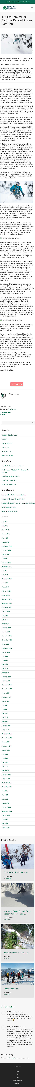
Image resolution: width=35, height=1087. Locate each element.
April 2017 (5, 717)
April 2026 (5, 526)
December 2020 (7, 579)
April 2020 (5, 583)
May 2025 (5, 538)
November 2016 (7, 738)
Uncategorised (6, 451)
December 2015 (7, 783)
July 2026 (5, 522)
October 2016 (6, 742)
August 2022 (6, 554)
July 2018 (5, 656)
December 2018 (7, 636)
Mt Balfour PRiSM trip (9, 484)
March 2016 (5, 770)
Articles (4, 439)
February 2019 (6, 628)
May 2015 (5, 795)
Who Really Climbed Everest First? (12, 466)
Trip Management (7, 443)
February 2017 (6, 726)
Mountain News (21, 495)
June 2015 (5, 791)
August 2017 (6, 701)
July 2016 (5, 754)
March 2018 (5, 673)
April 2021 (5, 575)
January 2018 (6, 681)
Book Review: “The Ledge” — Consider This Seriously (15, 471)
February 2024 (6, 550)
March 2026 (5, 530)
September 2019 (7, 607)
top (3, 507)
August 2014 (6, 815)
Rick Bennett (7, 919)
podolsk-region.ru (7, 499)
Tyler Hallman (8, 878)
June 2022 (5, 558)
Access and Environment (9, 435)
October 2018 (6, 644)
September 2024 (7, 546)
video (3, 511)
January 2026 (6, 534)
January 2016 (6, 779)
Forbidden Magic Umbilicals (10, 476)
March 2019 (5, 624)
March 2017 (5, 721)
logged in (12, 1058)
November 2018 (7, 640)
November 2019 (7, 603)
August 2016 (6, 750)
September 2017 (7, 697)
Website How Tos (7, 455)
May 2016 (5, 762)
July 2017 (5, 705)
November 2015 (7, 787)
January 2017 (6, 730)
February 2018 (6, 677)
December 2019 (7, 599)
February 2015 (6, 807)
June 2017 (5, 709)
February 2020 (6, 591)
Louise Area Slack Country (15, 872)
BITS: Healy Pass (11, 988)
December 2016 (7, 734)
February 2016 (6, 775)
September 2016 (7, 746)
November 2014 (7, 811)
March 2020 (5, 587)
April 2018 (5, 668)
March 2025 (5, 542)
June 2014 (5, 819)
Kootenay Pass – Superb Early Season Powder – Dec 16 (17, 912)
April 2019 (5, 620)
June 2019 (5, 615)
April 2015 (5, 799)
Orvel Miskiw (8, 958)
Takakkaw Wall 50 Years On (16, 952)
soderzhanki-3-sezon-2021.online (12, 503)
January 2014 (6, 828)
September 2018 (7, 648)
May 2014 (5, 823)
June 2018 (5, 660)
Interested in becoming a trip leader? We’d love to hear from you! (17, 1)
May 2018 (5, 664)
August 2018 (6, 652)
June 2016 (5, 758)
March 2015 (5, 803)
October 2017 (6, 693)
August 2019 (6, 611)
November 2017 (7, 689)
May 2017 (5, 713)
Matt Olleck (7, 994)
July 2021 (5, 571)
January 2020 (6, 595)
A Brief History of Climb (9, 480)
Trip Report (12, 409)
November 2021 (7, 567)
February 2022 (6, 562)
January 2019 (6, 632)
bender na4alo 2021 (8, 495)
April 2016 (5, 766)
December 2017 (7, 685)
